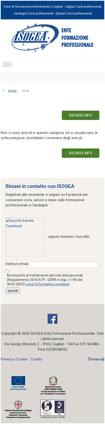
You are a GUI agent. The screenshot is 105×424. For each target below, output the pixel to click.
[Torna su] (96, 359)
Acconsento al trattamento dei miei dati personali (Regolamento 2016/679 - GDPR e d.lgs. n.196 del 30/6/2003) (45, 279)
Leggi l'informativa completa (47, 284)
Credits (36, 359)
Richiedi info (80, 115)
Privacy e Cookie (14, 359)
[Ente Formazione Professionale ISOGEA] (52, 37)
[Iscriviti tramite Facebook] (25, 237)
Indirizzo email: (17, 264)
